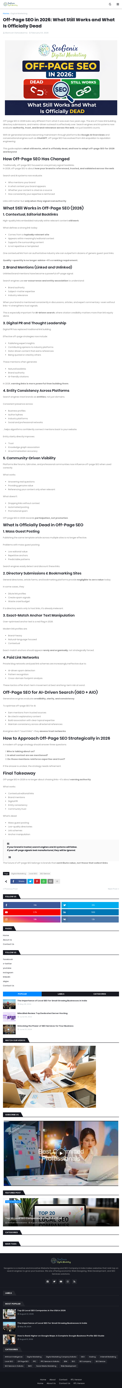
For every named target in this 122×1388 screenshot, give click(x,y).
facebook (8, 959)
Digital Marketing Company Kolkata (61, 1357)
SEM (65, 1361)
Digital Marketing (19, 13)
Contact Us (8, 944)
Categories (99, 994)
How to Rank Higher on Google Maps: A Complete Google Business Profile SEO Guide (60, 1335)
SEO (73, 1361)
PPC (34, 1361)
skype (6, 981)
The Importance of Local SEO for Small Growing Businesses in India (52, 1000)
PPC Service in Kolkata (50, 1361)
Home (6, 13)
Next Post (113, 888)
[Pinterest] (37, 881)
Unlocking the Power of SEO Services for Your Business (45, 1026)
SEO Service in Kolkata (14, 1366)
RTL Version (76, 1379)
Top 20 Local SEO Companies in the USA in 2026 (33, 1218)
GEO (83, 1357)
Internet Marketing (108, 1357)
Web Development (68, 1366)
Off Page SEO (23, 1361)
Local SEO (33, 873)
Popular (22, 994)
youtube (7, 968)
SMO (30, 1366)
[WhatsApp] (44, 881)
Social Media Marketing (46, 1366)
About (53, 1379)
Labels (61, 994)
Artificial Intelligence (13, 1357)
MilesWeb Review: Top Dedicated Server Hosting (42, 1013)
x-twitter (7, 963)
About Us (7, 939)
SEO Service (45, 873)
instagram (8, 972)
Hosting (92, 1357)
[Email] (50, 881)
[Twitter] (30, 881)
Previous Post (11, 888)
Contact (63, 1379)
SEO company (85, 1361)
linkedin (6, 976)
